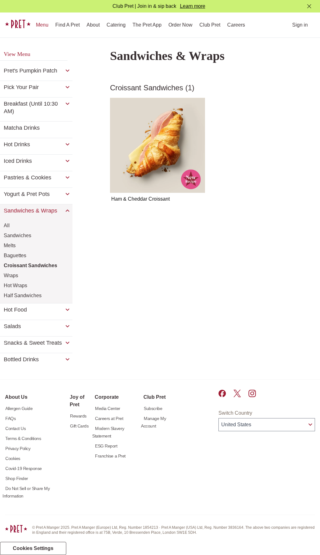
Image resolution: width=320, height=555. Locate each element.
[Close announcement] (309, 6)
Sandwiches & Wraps (30, 211)
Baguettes (15, 255)
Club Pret (209, 25)
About (93, 25)
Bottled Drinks (21, 359)
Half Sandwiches (23, 295)
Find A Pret (67, 25)
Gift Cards (79, 425)
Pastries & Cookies (27, 177)
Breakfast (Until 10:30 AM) (31, 107)
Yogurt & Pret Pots (27, 194)
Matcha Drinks (22, 128)
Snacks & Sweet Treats (33, 343)
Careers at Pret (109, 418)
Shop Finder (16, 478)
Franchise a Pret (110, 455)
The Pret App (147, 25)
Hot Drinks (17, 144)
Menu (42, 25)
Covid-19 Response (23, 468)
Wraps (11, 275)
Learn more (192, 6)
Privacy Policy (17, 448)
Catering (116, 25)
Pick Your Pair (21, 87)
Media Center (107, 408)
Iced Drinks (18, 161)
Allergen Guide (18, 408)
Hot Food (15, 310)
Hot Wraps (15, 285)
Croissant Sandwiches (30, 265)
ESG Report (106, 445)
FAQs (10, 418)
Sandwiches (17, 235)
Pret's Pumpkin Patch (30, 71)
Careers (236, 25)
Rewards (78, 415)
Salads (12, 326)
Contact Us (15, 428)
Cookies (12, 458)
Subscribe (153, 408)
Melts (10, 245)
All (7, 225)
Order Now (180, 25)
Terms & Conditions (23, 438)
